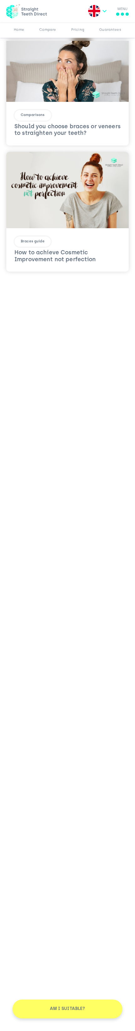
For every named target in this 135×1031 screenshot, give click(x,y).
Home (19, 30)
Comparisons (33, 115)
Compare (47, 30)
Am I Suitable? (67, 1008)
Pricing (77, 30)
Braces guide (33, 241)
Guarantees (110, 30)
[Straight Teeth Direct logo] (26, 11)
